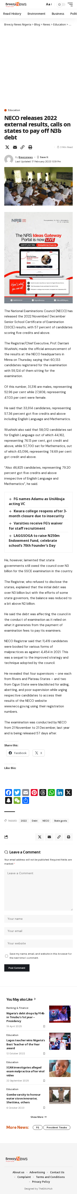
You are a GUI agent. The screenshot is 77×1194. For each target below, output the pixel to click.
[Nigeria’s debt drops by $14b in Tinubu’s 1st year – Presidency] (60, 1014)
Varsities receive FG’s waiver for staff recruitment (36, 525)
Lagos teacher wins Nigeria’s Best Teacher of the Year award (25, 1044)
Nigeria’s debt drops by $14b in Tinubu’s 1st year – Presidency (25, 1017)
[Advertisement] (38, 67)
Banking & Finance (17, 1007)
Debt (34, 820)
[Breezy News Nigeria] (15, 4)
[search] (41, 5)
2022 (24, 820)
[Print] (30, 147)
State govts (60, 820)
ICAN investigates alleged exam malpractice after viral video (25, 1071)
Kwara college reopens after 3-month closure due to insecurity (38, 513)
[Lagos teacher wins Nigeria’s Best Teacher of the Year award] (60, 1041)
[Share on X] (7, 147)
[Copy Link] (22, 147)
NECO (46, 820)
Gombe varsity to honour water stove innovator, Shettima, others (23, 1098)
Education (14, 110)
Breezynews (26, 157)
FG (37, 1127)
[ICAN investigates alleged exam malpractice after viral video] (60, 1068)
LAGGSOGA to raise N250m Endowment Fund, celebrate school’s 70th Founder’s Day (34, 540)
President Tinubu (57, 1127)
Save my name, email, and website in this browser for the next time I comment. (41, 955)
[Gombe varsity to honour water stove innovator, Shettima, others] (60, 1095)
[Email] (15, 147)
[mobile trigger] (69, 4)
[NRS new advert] (38, 257)
